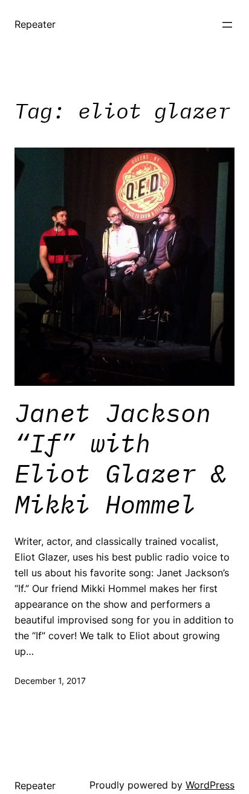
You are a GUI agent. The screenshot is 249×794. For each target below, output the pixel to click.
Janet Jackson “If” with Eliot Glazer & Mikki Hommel (120, 459)
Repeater (35, 24)
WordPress (210, 785)
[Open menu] (227, 25)
